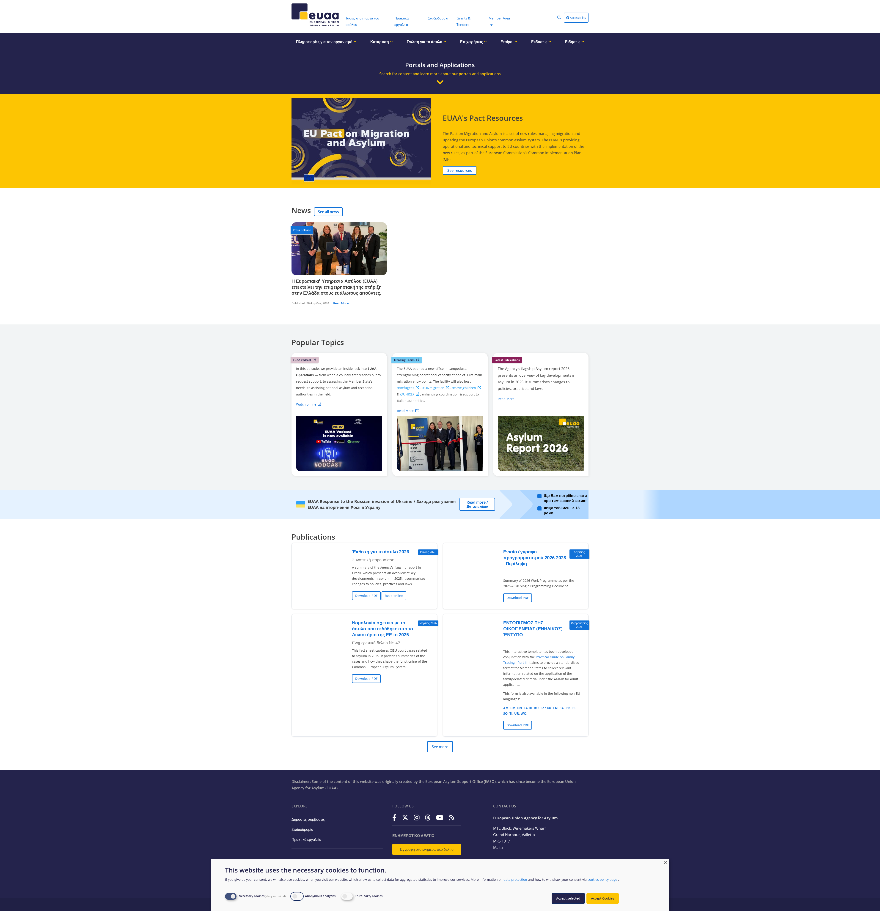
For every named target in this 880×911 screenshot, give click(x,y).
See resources (459, 170)
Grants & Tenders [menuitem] (463, 21)
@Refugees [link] (405, 388)
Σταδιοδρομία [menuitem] (438, 18)
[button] (559, 17)
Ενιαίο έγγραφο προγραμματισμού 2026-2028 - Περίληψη (534, 558)
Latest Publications (507, 360)
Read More (341, 303)
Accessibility (577, 18)
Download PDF (366, 595)
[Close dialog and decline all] (665, 862)
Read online (394, 595)
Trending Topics (404, 360)
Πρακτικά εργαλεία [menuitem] (401, 21)
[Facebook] (394, 817)
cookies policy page (602, 879)
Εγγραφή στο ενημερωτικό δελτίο (427, 849)
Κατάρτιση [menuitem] (380, 41)
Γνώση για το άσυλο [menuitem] (425, 41)
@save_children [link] (464, 388)
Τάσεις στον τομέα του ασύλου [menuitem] (362, 21)
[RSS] (451, 817)
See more (440, 746)
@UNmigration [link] (433, 388)
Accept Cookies (602, 898)
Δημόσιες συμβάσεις (308, 819)
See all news (328, 211)
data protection (515, 879)
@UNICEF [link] (407, 394)
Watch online (306, 404)
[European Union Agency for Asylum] (316, 14)
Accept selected (568, 898)
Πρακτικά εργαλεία (306, 839)
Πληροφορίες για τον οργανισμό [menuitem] (324, 41)
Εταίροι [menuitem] (507, 41)
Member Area (499, 18)
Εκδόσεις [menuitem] (539, 41)
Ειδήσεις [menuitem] (573, 41)
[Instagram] (417, 817)
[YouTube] (439, 817)
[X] (405, 817)
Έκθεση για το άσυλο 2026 (380, 552)
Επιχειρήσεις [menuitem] (472, 41)
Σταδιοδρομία (302, 829)
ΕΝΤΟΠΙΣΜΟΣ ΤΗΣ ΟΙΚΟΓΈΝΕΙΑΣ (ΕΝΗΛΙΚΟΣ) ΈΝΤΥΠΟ (533, 629)
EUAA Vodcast (302, 360)
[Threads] (428, 817)
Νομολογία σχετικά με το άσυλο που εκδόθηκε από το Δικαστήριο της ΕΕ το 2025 (382, 629)
